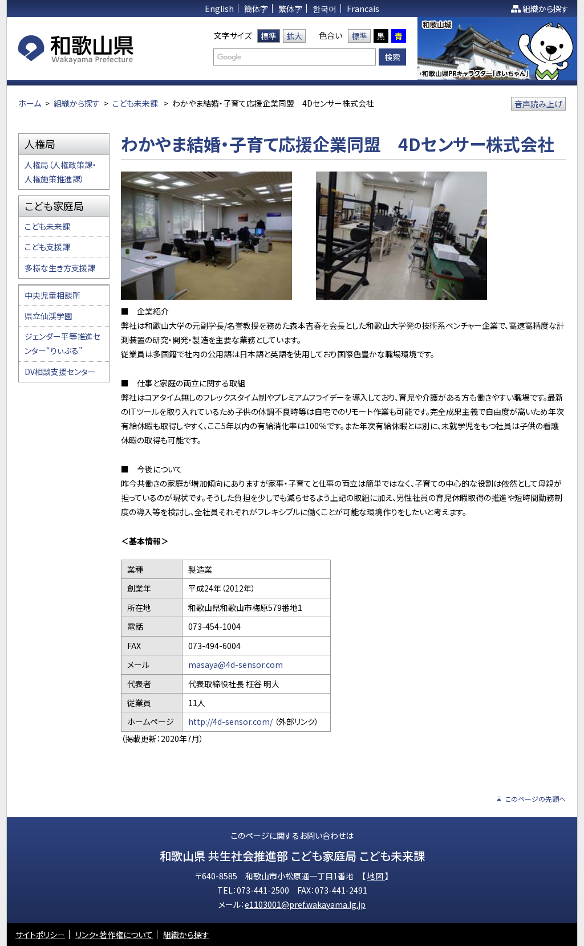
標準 (269, 36)
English (219, 8)
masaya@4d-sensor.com (235, 664)
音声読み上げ (538, 103)
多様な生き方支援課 (60, 268)
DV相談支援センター (60, 371)
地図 (376, 876)
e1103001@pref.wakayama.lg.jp (305, 904)
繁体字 (290, 8)
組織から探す (545, 8)
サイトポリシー (40, 934)
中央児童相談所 (52, 295)
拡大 (294, 36)
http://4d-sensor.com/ (231, 721)
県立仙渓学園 (48, 315)
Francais (363, 8)
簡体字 (256, 8)
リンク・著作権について (114, 934)
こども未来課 (135, 103)
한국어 (324, 8)
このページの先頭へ (535, 799)
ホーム (29, 103)
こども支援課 (47, 246)
